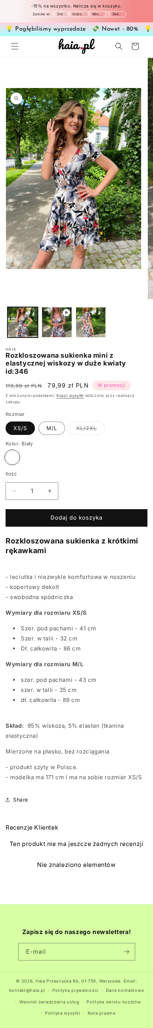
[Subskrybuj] (126, 951)
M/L (51, 428)
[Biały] (12, 457)
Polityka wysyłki (62, 1013)
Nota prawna (101, 1013)
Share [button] (20, 799)
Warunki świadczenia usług (49, 1002)
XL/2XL (90, 429)
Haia (40, 981)
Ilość (11, 474)
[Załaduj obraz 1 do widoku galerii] (22, 322)
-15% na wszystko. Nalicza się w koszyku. (76, 6)
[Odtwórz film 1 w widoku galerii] (57, 322)
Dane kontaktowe (125, 990)
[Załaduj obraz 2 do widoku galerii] (91, 322)
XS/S (20, 428)
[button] (15, 46)
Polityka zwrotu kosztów (114, 1002)
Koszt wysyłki (70, 395)
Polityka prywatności (75, 990)
